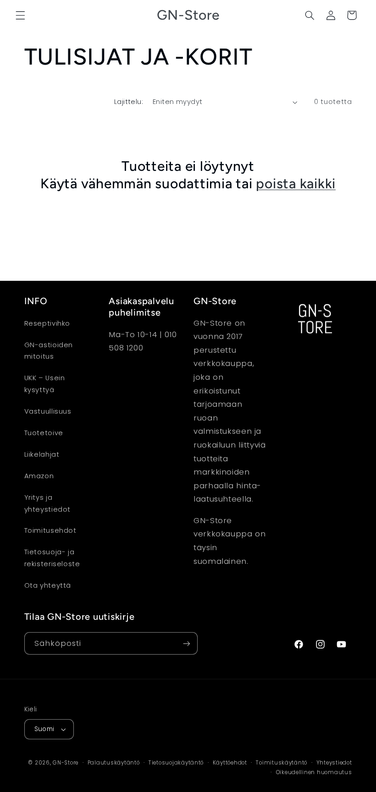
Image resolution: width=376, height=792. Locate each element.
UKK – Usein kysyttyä (44, 383)
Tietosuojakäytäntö (176, 762)
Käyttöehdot (230, 762)
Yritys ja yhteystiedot (47, 503)
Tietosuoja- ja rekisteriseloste (52, 557)
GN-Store (65, 762)
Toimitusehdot (50, 530)
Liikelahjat (42, 454)
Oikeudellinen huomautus (314, 772)
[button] (20, 15)
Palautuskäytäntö (114, 762)
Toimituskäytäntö (281, 762)
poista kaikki (296, 183)
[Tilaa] (186, 643)
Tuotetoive (43, 432)
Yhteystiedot (334, 762)
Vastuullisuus (48, 411)
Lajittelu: (128, 101)
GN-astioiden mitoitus (48, 350)
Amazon (39, 476)
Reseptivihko (47, 323)
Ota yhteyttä (48, 585)
